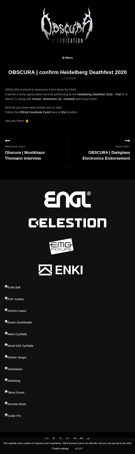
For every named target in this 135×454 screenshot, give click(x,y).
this (63, 112)
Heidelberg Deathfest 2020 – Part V (100, 94)
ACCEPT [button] (79, 448)
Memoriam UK (52, 99)
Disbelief (69, 99)
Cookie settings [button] (60, 448)
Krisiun (36, 99)
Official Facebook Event (35, 112)
